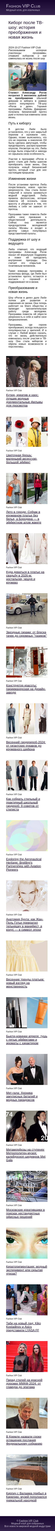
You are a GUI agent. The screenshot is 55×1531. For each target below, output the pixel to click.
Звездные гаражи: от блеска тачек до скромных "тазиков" (26, 634)
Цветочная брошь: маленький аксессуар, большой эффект (21, 459)
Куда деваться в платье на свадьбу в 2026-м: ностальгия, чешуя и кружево (25, 577)
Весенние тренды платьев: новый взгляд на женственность (25, 983)
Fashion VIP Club (23, 5)
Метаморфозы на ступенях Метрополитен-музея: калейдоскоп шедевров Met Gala (26, 1155)
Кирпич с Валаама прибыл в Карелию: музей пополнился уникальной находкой (26, 1497)
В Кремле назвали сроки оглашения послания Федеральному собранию (24, 1440)
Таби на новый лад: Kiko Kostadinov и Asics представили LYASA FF (23, 1327)
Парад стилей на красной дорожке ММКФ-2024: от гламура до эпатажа (24, 1383)
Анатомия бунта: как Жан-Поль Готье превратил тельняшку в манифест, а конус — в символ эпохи (24, 924)
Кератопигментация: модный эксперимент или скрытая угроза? (26, 1270)
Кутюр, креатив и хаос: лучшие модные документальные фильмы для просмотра (24, 400)
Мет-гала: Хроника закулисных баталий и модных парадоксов (22, 1096)
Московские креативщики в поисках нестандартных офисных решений (25, 1213)
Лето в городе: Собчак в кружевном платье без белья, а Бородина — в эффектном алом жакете (23, 517)
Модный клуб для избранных (23, 10)
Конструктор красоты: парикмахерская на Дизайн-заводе (26, 689)
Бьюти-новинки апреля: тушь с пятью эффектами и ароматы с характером (26, 1039)
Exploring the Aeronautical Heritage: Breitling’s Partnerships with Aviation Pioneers (23, 864)
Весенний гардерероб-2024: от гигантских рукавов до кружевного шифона (26, 745)
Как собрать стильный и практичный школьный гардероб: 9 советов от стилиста (23, 804)
